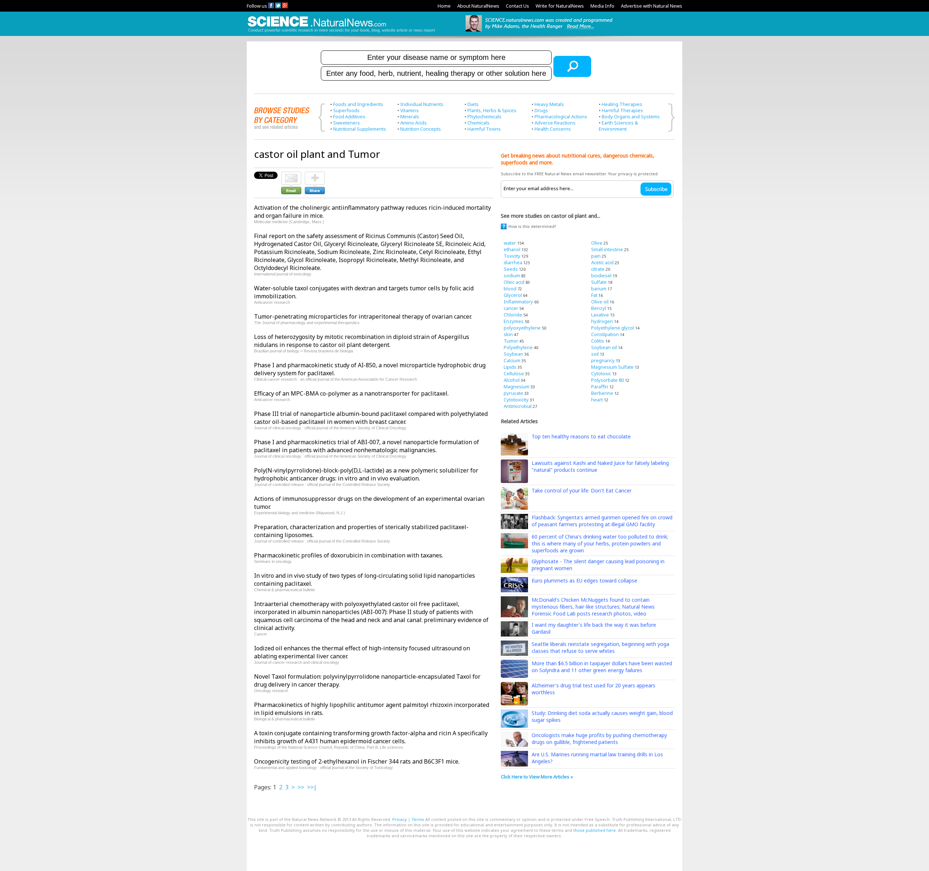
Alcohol (512, 380)
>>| (312, 787)
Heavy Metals (549, 104)
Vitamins (409, 110)
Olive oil (600, 301)
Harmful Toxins (484, 129)
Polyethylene (518, 347)
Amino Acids (413, 122)
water (510, 243)
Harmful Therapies (622, 110)
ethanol (512, 249)
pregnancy (603, 360)
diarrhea (513, 262)
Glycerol (513, 295)
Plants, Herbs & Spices (491, 110)
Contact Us (517, 6)
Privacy (399, 819)
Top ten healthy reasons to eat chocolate (581, 436)
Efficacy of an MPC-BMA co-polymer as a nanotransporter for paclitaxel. (351, 393)
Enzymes (514, 321)
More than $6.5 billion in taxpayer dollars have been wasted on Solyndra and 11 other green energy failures (602, 667)
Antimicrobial (518, 406)
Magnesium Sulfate (612, 367)
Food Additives (349, 116)
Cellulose (514, 373)
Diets (473, 104)
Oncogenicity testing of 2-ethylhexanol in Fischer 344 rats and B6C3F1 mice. (356, 761)
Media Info (602, 6)
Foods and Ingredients (358, 104)
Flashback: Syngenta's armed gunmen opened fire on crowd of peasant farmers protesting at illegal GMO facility (602, 521)
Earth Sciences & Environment (618, 125)
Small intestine (607, 249)
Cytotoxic (601, 373)
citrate (598, 269)
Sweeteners (346, 122)
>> (301, 787)
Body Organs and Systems (631, 116)
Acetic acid (602, 262)
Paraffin (599, 386)
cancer (511, 308)
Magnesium (516, 386)
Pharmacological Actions (561, 116)
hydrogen (602, 321)
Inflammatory (518, 301)
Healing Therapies (622, 104)
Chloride (513, 314)
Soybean (513, 354)
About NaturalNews (478, 6)
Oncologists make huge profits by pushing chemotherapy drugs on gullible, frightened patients (599, 738)
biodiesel (601, 275)
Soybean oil (604, 347)
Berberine (602, 393)
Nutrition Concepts (420, 129)
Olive (596, 243)
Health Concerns (553, 129)
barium (598, 288)
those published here (594, 830)
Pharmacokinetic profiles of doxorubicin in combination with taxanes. (348, 555)
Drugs (541, 110)
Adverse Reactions (555, 122)
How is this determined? (532, 226)
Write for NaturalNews (560, 6)
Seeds (511, 269)
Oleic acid (514, 282)
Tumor (511, 341)
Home (444, 6)
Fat (594, 295)
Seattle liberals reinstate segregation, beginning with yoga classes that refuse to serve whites (600, 647)
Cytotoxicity (516, 399)
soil (595, 354)
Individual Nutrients (421, 104)
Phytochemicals (484, 116)
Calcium (512, 360)
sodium (512, 275)
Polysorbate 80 (607, 380)
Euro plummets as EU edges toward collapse (584, 580)
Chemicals (478, 122)
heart (597, 399)
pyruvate (513, 393)
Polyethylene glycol (612, 327)
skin (508, 334)
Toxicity (512, 256)
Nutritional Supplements (359, 129)
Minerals (409, 116)
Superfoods (346, 110)
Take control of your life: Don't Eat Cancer (581, 490)
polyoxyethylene (522, 327)
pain (596, 256)
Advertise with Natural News (651, 6)
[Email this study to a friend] (291, 175)
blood (510, 288)
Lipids (510, 367)
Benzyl (598, 308)
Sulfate (599, 282)
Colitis (597, 341)
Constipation (605, 334)
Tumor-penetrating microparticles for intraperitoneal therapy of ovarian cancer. (363, 316)
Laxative (600, 314)
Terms (418, 819)
